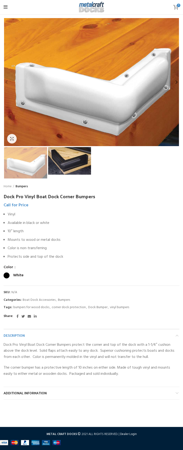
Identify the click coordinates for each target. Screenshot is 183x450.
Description (14, 335)
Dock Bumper (97, 308)
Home (8, 186)
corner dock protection (69, 308)
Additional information (25, 393)
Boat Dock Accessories (39, 300)
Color (9, 267)
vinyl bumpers (119, 308)
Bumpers (21, 186)
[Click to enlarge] (12, 138)
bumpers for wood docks (31, 308)
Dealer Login (128, 434)
